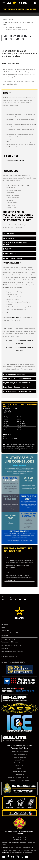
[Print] (20, 599)
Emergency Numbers (20, 757)
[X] (7, 599)
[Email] (25, 599)
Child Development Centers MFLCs (17, 391)
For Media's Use (19, 775)
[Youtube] (26, 857)
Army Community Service (13, 27)
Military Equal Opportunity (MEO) (12, 651)
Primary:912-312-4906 (10, 408)
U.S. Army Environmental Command (12, 850)
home (5, 19)
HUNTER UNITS (9, 254)
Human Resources (7, 847)
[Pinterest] (15, 599)
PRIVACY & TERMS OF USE (19, 752)
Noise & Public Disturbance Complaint (20, 777)
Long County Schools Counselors (16, 387)
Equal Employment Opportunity (11, 645)
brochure (15, 317)
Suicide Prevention (19, 763)
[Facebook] (3, 599)
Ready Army (5, 636)
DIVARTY (7, 249)
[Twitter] (22, 857)
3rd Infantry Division (19, 771)
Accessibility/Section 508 (10, 633)
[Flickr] (12, 857)
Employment (5, 624)
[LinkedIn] (10, 599)
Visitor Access (19, 760)
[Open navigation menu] (4, 3)
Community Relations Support (19, 780)
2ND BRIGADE (9, 238)
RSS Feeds (5, 648)
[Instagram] (17, 857)
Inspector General (19, 765)
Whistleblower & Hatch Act (10, 642)
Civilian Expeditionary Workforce (23, 847)
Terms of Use (5, 630)
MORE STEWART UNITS (12, 258)
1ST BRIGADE (8, 233)
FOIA (3, 627)
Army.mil (19, 621)
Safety (19, 768)
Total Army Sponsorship (26, 843)
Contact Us (5, 654)
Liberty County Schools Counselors (17, 378)
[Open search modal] (35, 3)
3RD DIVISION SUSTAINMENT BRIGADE (15, 243)
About (11, 19)
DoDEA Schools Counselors (14, 374)
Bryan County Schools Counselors (16, 383)
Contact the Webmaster (19, 754)
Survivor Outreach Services (10, 843)
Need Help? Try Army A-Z (9, 639)
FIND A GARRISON (20, 840)
